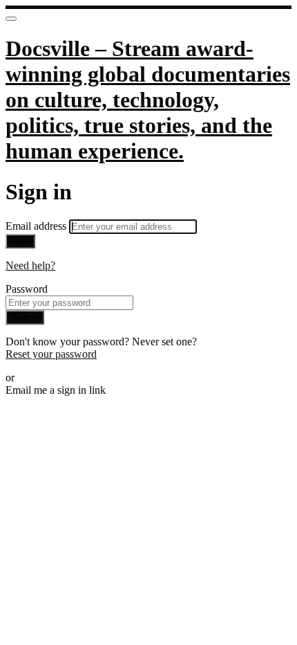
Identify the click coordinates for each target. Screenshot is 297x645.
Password (27, 289)
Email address (37, 226)
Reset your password (51, 354)
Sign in (25, 317)
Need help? (30, 265)
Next (20, 241)
